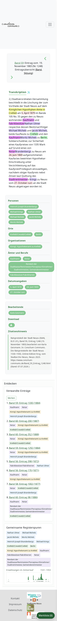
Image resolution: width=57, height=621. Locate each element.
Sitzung (28, 73)
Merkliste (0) (45, 615)
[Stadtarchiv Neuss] (34, 601)
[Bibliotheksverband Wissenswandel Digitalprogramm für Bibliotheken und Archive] (34, 595)
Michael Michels (17, 217)
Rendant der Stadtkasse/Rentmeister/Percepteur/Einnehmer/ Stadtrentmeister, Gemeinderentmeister (31, 267)
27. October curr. (17, 292)
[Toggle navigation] (50, 24)
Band (39, 69)
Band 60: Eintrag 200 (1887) (24, 421)
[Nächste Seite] (12, 77)
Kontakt (15, 598)
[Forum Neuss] (35, 614)
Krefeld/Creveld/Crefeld (20, 234)
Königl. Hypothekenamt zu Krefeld (25, 246)
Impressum (15, 604)
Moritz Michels (16, 222)
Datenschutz (15, 610)
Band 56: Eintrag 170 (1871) (24, 470)
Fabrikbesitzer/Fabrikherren (22, 275)
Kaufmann (14, 258)
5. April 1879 (15, 287)
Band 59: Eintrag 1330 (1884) (24, 403)
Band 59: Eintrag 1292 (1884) (24, 448)
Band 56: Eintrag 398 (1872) (24, 461)
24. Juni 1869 (32, 287)
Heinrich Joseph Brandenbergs (23, 206)
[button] (28, 92)
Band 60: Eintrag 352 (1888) (24, 434)
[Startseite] (10, 24)
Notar (27, 258)
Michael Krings (16, 211)
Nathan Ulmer (34, 211)
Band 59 (19, 63)
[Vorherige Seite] (45, 58)
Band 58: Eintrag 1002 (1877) (24, 484)
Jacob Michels (35, 217)
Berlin (38, 234)
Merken (11, 398)
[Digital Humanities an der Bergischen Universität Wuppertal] (30, 607)
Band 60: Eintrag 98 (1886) (23, 497)
